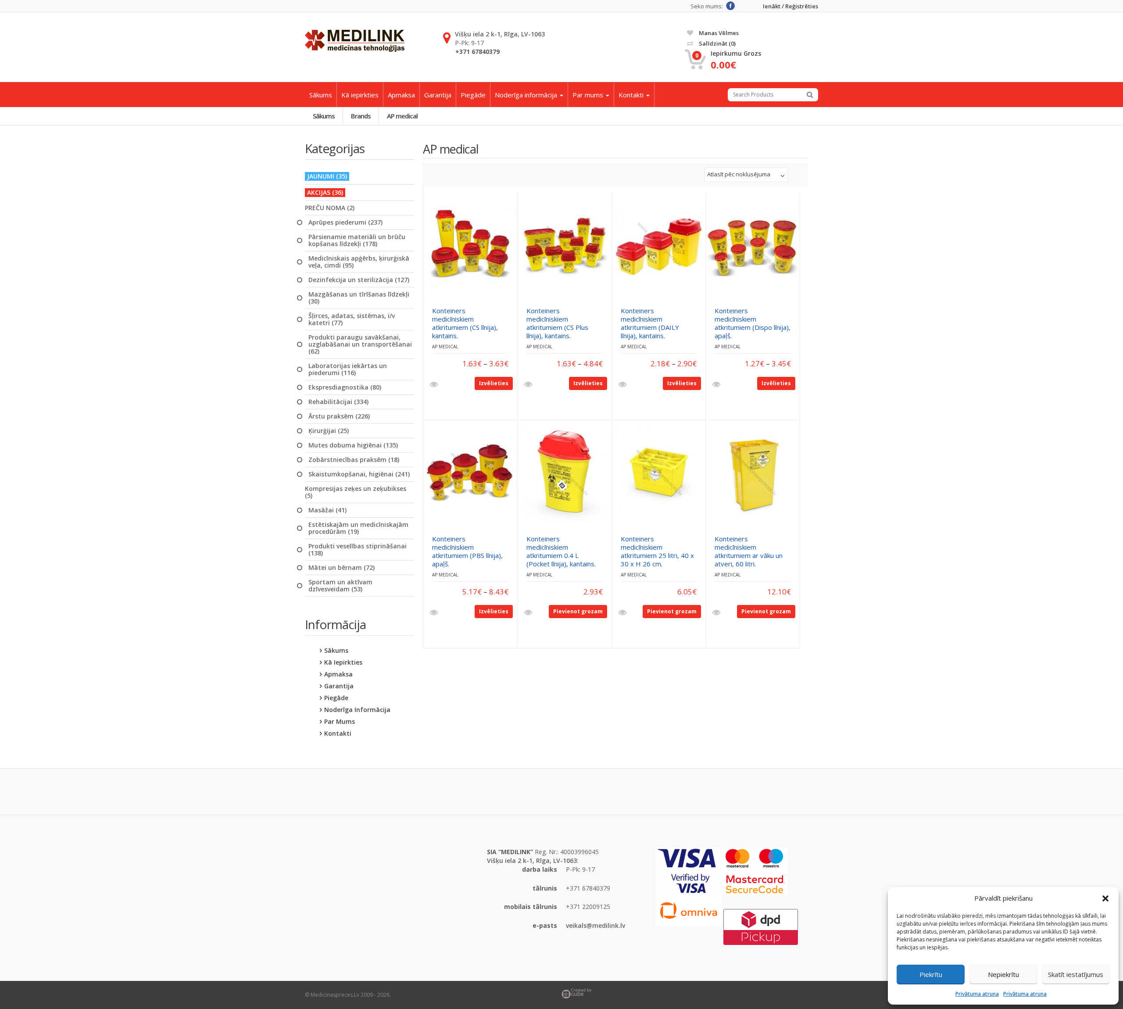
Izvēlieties (493, 383)
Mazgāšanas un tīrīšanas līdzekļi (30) (358, 298)
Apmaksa (401, 94)
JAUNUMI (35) (327, 176)
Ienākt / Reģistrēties (790, 6)
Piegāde (473, 94)
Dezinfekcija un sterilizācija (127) (358, 279)
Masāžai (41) (327, 510)
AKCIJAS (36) (325, 192)
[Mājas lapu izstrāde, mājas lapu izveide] (690, 993)
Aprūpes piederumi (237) (345, 222)
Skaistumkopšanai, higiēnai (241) (359, 474)
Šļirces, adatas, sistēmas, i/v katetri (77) (351, 319)
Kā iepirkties (360, 94)
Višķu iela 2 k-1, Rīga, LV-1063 (500, 34)
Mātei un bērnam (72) (341, 567)
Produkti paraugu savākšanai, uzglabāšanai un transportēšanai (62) (360, 344)
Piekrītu (930, 974)
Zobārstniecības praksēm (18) (353, 459)
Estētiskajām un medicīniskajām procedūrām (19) (358, 528)
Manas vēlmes (718, 33)
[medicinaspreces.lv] (354, 41)
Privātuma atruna (977, 994)
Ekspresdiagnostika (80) (344, 387)
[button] (1105, 898)
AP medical (402, 115)
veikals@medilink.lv (595, 925)
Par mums (588, 94)
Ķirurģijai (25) (328, 430)
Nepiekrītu (1003, 974)
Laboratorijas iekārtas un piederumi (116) (347, 369)
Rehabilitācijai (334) (338, 401)
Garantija (437, 94)
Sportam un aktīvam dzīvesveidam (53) (340, 586)
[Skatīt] (435, 384)
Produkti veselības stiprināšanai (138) (357, 550)
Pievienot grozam (578, 611)
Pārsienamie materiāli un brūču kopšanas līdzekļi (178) (356, 240)
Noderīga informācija (527, 94)
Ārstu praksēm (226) (339, 416)
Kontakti (632, 94)
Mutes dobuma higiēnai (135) (353, 445)
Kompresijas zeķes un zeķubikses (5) (355, 492)
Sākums (320, 94)
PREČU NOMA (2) (329, 207)
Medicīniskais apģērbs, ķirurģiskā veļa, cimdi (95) (358, 262)
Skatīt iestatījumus (1075, 974)
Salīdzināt (716, 43)
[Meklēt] (809, 94)
